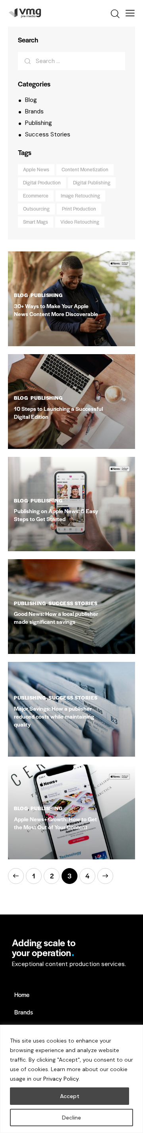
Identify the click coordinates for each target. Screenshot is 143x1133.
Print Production (79, 208)
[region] (71, 1079)
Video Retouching (79, 221)
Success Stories (47, 134)
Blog (31, 100)
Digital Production (42, 182)
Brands (34, 111)
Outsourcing (36, 208)
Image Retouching (80, 195)
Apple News (36, 169)
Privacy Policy (61, 1078)
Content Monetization (85, 169)
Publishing (38, 123)
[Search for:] (71, 61)
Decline (71, 1117)
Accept (69, 1096)
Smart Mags (35, 221)
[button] (130, 13)
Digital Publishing (91, 182)
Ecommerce (35, 195)
